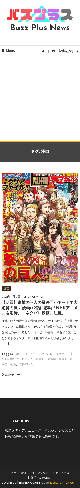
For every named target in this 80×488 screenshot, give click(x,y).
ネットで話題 (19, 472)
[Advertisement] (40, 99)
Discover (9, 374)
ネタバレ (47, 354)
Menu (10, 50)
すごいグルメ (40, 472)
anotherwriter (34, 296)
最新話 (51, 359)
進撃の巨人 (25, 364)
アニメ (34, 354)
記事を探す (66, 51)
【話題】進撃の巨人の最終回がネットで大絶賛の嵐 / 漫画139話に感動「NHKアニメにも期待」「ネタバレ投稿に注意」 (40, 308)
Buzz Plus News (40, 28)
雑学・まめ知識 (40, 477)
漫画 (6, 288)
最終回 (63, 359)
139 (16, 354)
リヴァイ (61, 354)
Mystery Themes (62, 482)
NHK (24, 354)
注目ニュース (61, 472)
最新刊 (40, 359)
